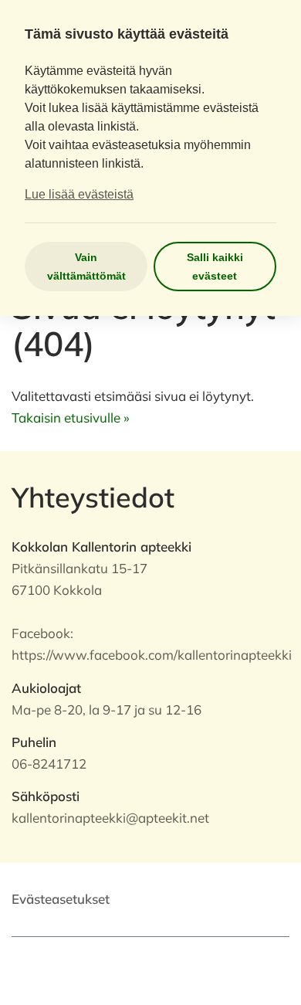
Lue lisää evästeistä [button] (79, 194)
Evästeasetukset (61, 899)
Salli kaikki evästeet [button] (215, 266)
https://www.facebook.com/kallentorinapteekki (152, 655)
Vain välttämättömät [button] (86, 266)
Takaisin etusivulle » (71, 417)
